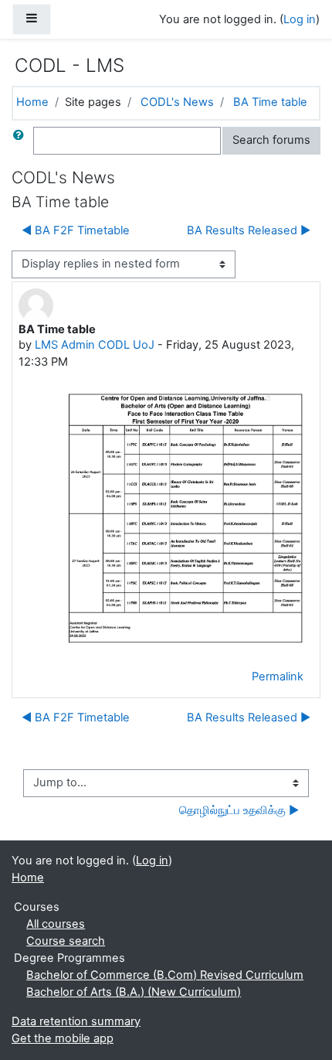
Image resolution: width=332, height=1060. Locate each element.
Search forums (271, 140)
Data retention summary (76, 1021)
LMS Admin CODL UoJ (94, 345)
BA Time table (270, 102)
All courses (55, 924)
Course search (65, 941)
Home (32, 102)
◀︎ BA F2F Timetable (76, 230)
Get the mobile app (62, 1038)
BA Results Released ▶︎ (248, 230)
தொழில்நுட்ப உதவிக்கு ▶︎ (239, 810)
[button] (22, 141)
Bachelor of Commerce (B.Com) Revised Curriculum (164, 975)
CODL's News (177, 102)
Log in (299, 19)
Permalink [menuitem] (277, 676)
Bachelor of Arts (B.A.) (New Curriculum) (133, 992)
